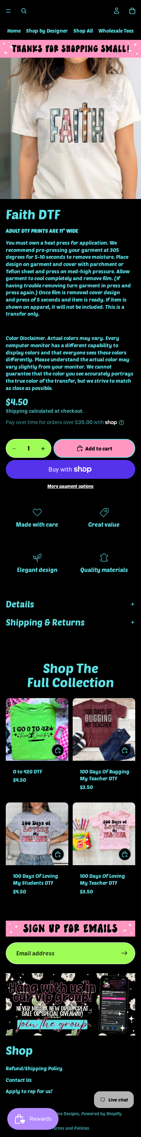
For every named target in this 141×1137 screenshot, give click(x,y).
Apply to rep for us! (29, 1091)
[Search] (24, 11)
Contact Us (19, 1080)
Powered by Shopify (101, 1113)
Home (14, 31)
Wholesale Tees (116, 31)
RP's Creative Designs (57, 1113)
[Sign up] (124, 953)
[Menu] (8, 11)
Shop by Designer (47, 31)
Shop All (83, 31)
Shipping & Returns (45, 622)
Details (20, 604)
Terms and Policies (70, 1127)
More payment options (70, 486)
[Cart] (132, 11)
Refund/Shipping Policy (34, 1069)
